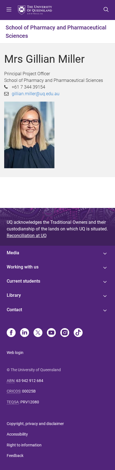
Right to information (24, 445)
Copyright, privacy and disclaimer (35, 423)
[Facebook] (11, 333)
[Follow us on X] (37, 333)
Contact (14, 309)
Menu (9, 10)
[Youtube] (51, 333)
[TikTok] (78, 333)
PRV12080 (29, 402)
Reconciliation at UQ (27, 235)
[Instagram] (64, 333)
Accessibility (17, 434)
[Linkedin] (24, 333)
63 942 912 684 (29, 380)
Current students (23, 281)
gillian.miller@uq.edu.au (35, 93)
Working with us (23, 267)
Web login (15, 352)
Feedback (15, 455)
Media (13, 252)
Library (14, 295)
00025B (29, 391)
